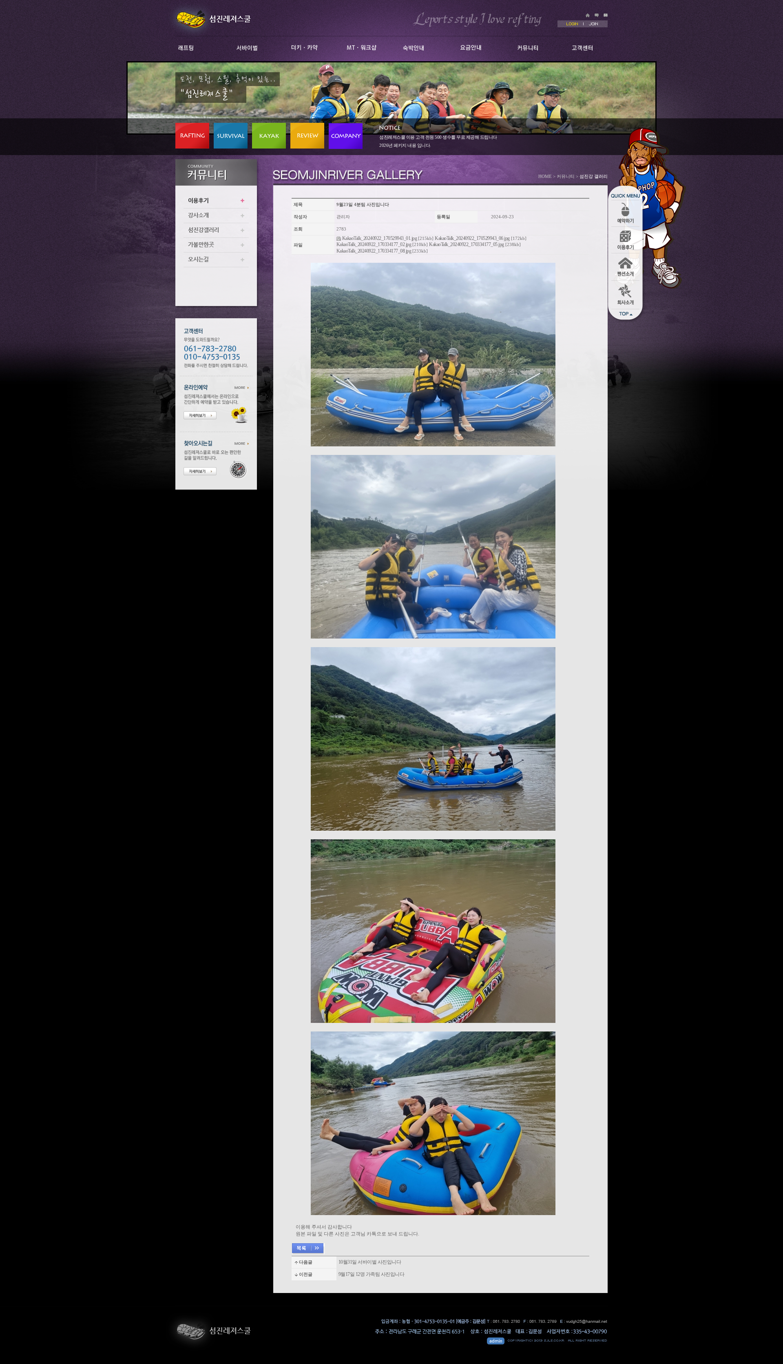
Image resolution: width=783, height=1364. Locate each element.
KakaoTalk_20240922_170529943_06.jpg (472, 238)
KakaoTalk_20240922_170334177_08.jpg (373, 251)
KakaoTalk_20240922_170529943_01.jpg (379, 238)
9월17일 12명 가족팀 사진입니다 (371, 1274)
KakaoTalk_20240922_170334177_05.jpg (466, 244)
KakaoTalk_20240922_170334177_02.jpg (373, 244)
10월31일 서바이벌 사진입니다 (369, 1262)
